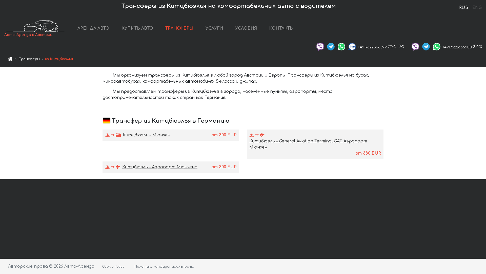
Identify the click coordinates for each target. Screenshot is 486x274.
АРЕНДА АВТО (93, 28)
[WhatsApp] (341, 46)
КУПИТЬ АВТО (137, 28)
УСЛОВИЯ (246, 28)
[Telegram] (331, 46)
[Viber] (320, 46)
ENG (476, 7)
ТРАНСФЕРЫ (179, 28)
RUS (463, 7)
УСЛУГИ (214, 28)
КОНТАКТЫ (281, 28)
